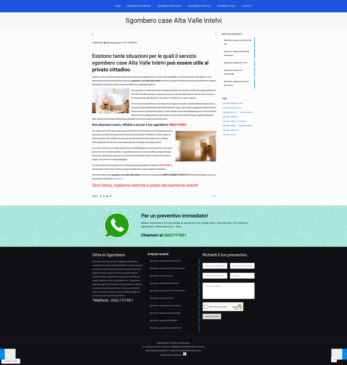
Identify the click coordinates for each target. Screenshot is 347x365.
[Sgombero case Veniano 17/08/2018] (8, 354)
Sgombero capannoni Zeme (162, 298)
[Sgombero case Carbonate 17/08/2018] (339, 354)
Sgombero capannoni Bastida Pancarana (236, 53)
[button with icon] (184, 353)
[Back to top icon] (334, 359)
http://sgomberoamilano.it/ (157, 350)
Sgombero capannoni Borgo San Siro (238, 42)
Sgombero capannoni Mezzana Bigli (165, 313)
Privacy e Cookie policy (180, 343)
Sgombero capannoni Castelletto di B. (166, 328)
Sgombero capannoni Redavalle (163, 320)
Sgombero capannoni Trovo (236, 63)
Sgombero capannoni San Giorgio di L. (166, 305)
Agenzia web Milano (182, 347)
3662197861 (178, 125)
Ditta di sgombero (113, 43)
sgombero (118, 179)
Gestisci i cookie (10, 361)
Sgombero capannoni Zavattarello (233, 72)
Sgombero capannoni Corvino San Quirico (236, 83)
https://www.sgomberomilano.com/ (186, 350)
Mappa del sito (163, 343)
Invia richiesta (212, 316)
